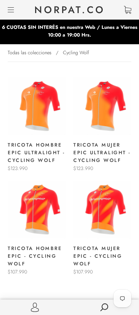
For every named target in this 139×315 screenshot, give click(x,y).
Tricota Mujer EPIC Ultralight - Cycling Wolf (102, 153)
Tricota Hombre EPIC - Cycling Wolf (35, 256)
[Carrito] (127, 10)
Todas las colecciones (29, 52)
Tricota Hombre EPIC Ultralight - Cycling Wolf (36, 153)
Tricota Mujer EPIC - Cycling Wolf (97, 256)
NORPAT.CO (69, 10)
